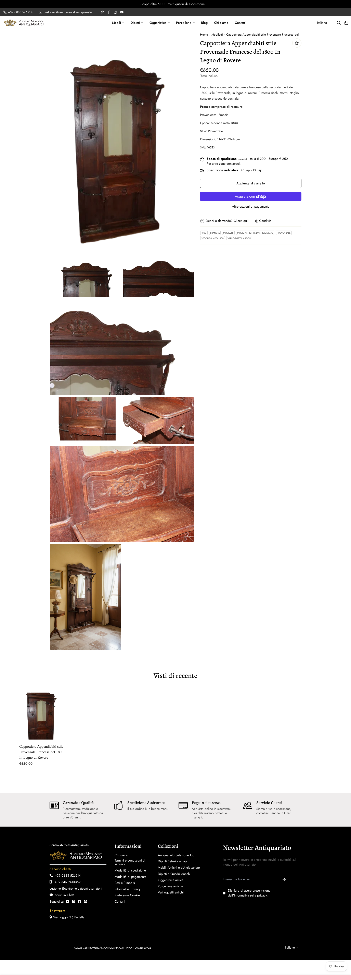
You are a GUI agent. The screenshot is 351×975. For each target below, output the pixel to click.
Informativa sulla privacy (250, 895)
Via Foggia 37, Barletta (68, 917)
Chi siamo (221, 22)
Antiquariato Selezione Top (176, 855)
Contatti (240, 22)
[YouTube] (67, 901)
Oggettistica (158, 22)
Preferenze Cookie (127, 895)
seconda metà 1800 (212, 238)
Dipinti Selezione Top (172, 861)
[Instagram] (73, 901)
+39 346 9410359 (66, 882)
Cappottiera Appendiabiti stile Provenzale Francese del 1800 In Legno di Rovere (41, 751)
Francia (215, 232)
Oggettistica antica (170, 880)
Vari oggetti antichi (239, 238)
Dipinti (135, 22)
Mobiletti (217, 34)
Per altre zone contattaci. (224, 163)
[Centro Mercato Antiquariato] (23, 22)
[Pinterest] (85, 901)
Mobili (116, 22)
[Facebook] (79, 901)
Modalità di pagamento (130, 877)
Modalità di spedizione (130, 870)
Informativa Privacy (127, 889)
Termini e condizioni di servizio (130, 862)
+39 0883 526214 (67, 875)
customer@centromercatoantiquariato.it (76, 888)
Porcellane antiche (170, 886)
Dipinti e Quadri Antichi (174, 874)
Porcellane (183, 22)
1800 (203, 232)
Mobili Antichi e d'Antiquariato (255, 232)
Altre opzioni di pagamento (251, 206)
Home (204, 34)
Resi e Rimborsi (125, 883)
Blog (204, 22)
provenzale (283, 232)
